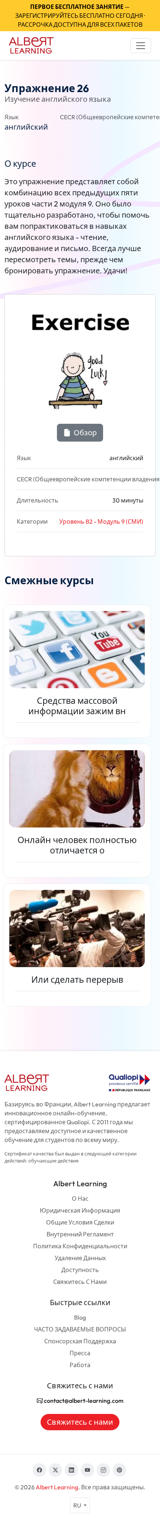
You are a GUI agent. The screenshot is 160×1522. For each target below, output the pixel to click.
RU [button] (77, 1505)
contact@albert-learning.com (83, 1400)
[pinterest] (119, 1470)
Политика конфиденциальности (80, 1246)
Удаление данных (80, 1258)
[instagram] (103, 1470)
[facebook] (39, 1470)
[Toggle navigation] (140, 45)
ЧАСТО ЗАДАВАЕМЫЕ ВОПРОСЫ (80, 1329)
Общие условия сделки (80, 1222)
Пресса (80, 1353)
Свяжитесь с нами (80, 1281)
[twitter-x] (55, 1470)
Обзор (84, 432)
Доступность (80, 1270)
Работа (80, 1365)
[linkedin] (71, 1470)
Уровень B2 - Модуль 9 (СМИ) (101, 521)
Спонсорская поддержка (80, 1341)
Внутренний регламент (80, 1234)
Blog (80, 1317)
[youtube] (87, 1470)
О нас (80, 1198)
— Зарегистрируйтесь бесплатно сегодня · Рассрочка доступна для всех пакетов (80, 15)
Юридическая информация (80, 1210)
